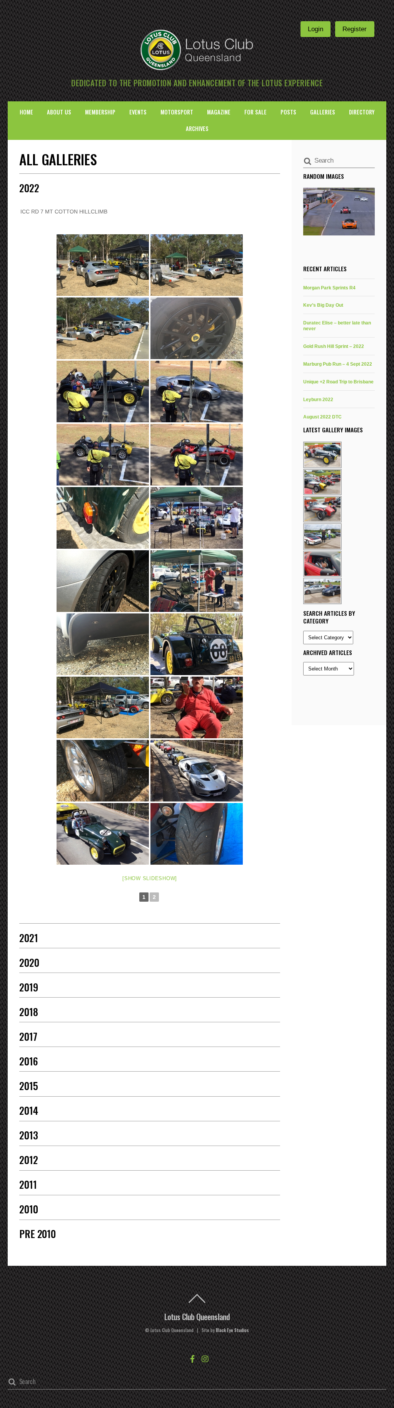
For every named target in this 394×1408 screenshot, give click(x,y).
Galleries (322, 112)
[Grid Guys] (196, 770)
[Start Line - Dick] (196, 455)
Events (138, 112)
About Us (59, 112)
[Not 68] (196, 644)
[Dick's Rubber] (196, 834)
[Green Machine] (103, 834)
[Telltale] (196, 328)
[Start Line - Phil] (196, 391)
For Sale (255, 112)
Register (354, 29)
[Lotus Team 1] (103, 707)
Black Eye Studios (232, 1330)
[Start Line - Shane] (103, 391)
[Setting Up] (196, 518)
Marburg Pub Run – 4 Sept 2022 (337, 363)
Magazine (218, 112)
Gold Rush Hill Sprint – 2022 (333, 346)
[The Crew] (196, 265)
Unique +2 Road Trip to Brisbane (338, 381)
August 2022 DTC (322, 416)
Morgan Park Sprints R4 (329, 287)
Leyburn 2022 (318, 399)
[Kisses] (196, 707)
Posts (288, 112)
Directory (361, 112)
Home (26, 112)
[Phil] (103, 265)
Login (315, 29)
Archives (197, 128)
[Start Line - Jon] (103, 455)
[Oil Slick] (103, 644)
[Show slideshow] (149, 878)
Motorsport (176, 112)
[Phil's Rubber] (103, 581)
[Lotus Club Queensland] (197, 49)
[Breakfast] (196, 581)
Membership (100, 112)
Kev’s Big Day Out (323, 304)
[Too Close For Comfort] (103, 518)
